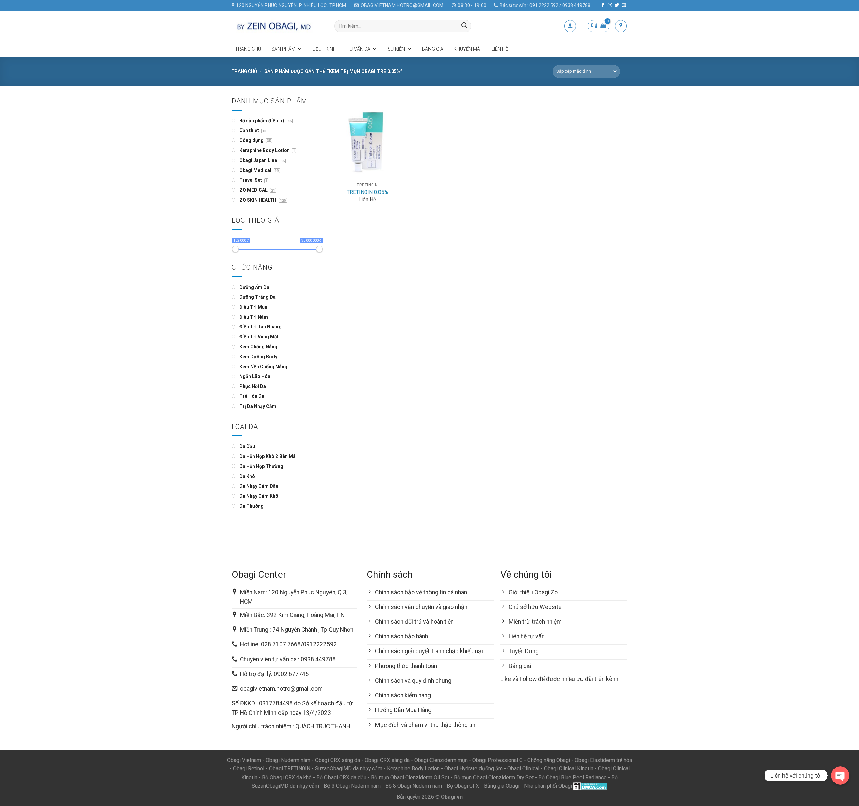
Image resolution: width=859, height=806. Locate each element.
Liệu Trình (324, 49)
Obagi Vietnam (244, 760)
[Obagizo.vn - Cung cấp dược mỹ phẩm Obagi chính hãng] (278, 26)
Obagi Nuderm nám (288, 760)
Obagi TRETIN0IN (289, 768)
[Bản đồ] (621, 26)
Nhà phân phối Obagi (548, 786)
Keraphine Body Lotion (413, 768)
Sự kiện (396, 49)
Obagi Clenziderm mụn (441, 760)
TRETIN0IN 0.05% (367, 192)
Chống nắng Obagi (548, 760)
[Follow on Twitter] (617, 5)
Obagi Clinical (523, 768)
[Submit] (464, 26)
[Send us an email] (624, 5)
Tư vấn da (358, 49)
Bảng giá (432, 49)
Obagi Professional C (498, 760)
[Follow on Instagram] (610, 5)
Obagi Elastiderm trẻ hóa (603, 760)
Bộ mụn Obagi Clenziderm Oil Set (410, 777)
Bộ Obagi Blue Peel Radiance (572, 777)
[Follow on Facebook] (603, 5)
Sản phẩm (283, 49)
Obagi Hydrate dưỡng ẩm (473, 768)
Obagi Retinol (248, 768)
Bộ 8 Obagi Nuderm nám (413, 786)
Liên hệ (500, 49)
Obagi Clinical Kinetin (568, 768)
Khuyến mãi (467, 49)
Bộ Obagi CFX (463, 786)
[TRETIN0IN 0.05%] (367, 138)
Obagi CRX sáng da (337, 760)
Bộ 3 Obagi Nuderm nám (352, 786)
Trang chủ (248, 49)
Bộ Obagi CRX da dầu (341, 777)
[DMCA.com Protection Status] (590, 786)
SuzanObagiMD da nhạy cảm (348, 768)
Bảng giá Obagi (501, 786)
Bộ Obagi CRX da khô (287, 777)
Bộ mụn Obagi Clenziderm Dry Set (494, 777)
